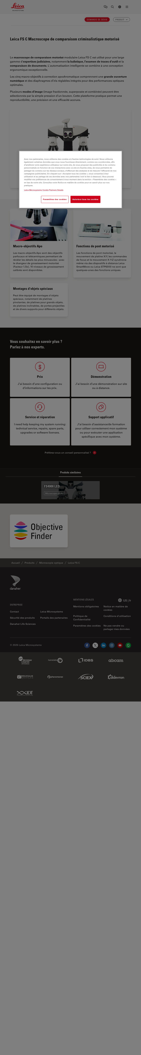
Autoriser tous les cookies (85, 199)
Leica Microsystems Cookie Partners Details (43, 190)
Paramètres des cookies (55, 199)
